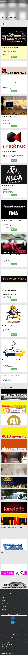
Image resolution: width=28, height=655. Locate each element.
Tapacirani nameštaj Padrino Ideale (12, 360)
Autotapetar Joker (7, 325)
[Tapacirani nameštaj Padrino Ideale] (14, 349)
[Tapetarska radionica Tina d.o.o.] (14, 209)
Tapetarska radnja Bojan (9, 116)
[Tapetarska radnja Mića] (14, 279)
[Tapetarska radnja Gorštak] (14, 140)
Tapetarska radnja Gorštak (10, 151)
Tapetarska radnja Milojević (10, 47)
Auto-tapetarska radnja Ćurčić (11, 255)
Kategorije (5, 600)
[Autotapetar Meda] (14, 174)
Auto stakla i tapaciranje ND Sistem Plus (14, 82)
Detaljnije (14, 56)
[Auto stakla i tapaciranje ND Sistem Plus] (14, 71)
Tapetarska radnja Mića (9, 290)
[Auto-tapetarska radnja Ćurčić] (14, 244)
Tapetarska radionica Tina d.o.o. (11, 220)
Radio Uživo (5, 603)
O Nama (4, 606)
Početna (4, 597)
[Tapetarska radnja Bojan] (14, 105)
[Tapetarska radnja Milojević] (14, 36)
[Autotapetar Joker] (14, 314)
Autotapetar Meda (7, 185)
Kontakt (4, 609)
